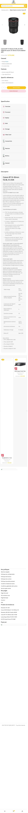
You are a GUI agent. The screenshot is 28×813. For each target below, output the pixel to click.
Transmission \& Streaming (6, 550)
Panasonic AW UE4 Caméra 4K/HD (9, 702)
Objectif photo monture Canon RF (18, 10)
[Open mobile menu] (1, 2)
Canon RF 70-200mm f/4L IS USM (9, 704)
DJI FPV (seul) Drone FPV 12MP (8, 709)
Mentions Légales (5, 662)
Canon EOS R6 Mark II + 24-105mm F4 (10, 700)
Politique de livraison (6, 666)
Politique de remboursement (8, 671)
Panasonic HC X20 (5, 697)
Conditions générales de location (9, 676)
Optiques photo (4, 10)
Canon (6, 151)
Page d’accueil (4, 683)
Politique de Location (6, 669)
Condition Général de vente (8, 673)
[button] (2, 24)
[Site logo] (13, 1)
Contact (3, 690)
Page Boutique (4, 688)
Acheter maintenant (13, 181)
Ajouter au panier (16, 177)
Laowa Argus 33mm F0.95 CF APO (9, 707)
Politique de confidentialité (7, 664)
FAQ (2, 692)
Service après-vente (6, 678)
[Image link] (9, 607)
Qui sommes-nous (5, 685)
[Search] (25, 6)
